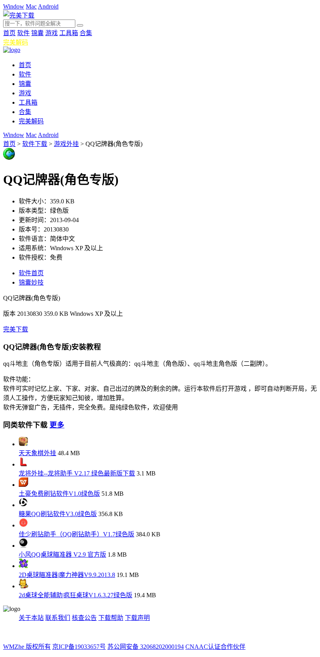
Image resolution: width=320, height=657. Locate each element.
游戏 (51, 33)
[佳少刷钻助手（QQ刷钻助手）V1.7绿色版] (23, 525)
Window (13, 6)
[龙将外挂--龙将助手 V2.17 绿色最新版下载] (23, 464)
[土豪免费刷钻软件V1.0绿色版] (23, 484)
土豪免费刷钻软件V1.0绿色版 (59, 493)
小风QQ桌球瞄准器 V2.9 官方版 (62, 554)
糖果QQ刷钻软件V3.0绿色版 (58, 514)
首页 (9, 33)
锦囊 (37, 33)
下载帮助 (110, 617)
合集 (86, 33)
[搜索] (80, 25)
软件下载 (34, 144)
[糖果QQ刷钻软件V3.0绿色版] (23, 505)
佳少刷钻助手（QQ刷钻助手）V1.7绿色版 (76, 534)
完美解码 (15, 42)
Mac (31, 6)
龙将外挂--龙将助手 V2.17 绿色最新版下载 (77, 473)
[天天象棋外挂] (23, 444)
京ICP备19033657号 (79, 646)
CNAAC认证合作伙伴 (215, 646)
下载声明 (137, 617)
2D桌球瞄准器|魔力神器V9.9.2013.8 (67, 575)
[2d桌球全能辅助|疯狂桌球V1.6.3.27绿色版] (23, 586)
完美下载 (15, 329)
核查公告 (84, 617)
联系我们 (57, 617)
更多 (57, 425)
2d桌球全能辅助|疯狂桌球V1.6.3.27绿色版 (75, 595)
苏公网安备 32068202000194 (145, 646)
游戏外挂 (66, 144)
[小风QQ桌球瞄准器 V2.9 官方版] (23, 545)
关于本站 (31, 617)
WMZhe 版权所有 (27, 646)
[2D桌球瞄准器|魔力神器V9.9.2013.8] (23, 566)
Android (48, 6)
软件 (23, 33)
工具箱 (68, 33)
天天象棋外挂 (37, 453)
